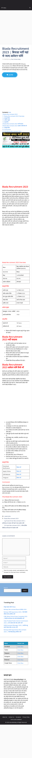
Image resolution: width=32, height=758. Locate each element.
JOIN (10, 74)
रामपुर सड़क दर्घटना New (10, 607)
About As (5, 717)
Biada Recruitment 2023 (11, 518)
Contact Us (11, 717)
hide (9, 112)
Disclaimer (18, 717)
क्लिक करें (19, 467)
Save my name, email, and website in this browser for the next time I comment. (16, 571)
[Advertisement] (16, 28)
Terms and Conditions (16, 719)
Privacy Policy (26, 717)
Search (6, 588)
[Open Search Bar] (30, 7)
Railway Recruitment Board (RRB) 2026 (15, 609)
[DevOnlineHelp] (16, 2)
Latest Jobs (7, 516)
